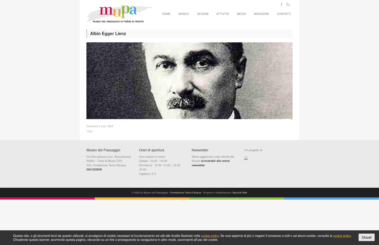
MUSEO (184, 14)
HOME (166, 14)
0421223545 (94, 169)
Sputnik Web (239, 192)
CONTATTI (284, 14)
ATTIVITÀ (222, 14)
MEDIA (241, 14)
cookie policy (210, 235)
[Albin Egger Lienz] (189, 80)
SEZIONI (203, 14)
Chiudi (367, 237)
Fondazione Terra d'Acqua (185, 192)
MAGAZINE (261, 14)
